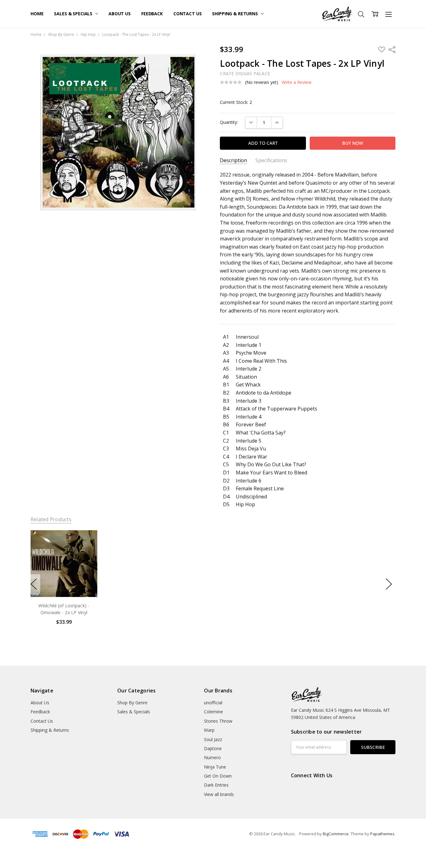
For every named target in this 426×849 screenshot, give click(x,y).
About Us (120, 14)
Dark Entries (216, 785)
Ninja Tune (215, 767)
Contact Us (187, 14)
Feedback (152, 14)
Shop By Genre (132, 703)
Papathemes (382, 834)
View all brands (219, 794)
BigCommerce (336, 834)
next (388, 584)
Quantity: (229, 122)
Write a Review (297, 82)
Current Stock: (236, 102)
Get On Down (218, 776)
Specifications (271, 160)
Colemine (213, 712)
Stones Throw (218, 721)
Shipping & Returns (235, 14)
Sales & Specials (74, 14)
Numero (212, 757)
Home (37, 14)
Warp (209, 730)
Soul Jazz (213, 739)
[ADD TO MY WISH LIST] (86, 551)
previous (33, 584)
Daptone (213, 748)
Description (233, 160)
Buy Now (63, 584)
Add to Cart (64, 570)
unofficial (213, 703)
